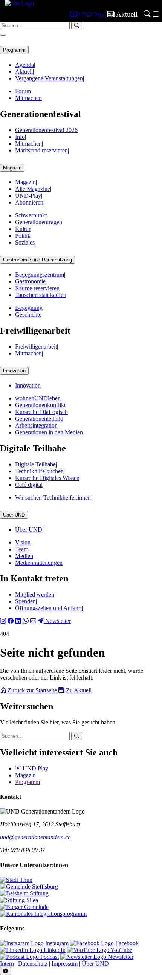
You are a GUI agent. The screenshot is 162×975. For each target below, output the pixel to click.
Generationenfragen (38, 222)
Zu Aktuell (78, 690)
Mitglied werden (34, 594)
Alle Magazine (32, 189)
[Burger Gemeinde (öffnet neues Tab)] (24, 907)
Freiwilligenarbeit (36, 346)
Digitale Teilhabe (35, 464)
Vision (23, 542)
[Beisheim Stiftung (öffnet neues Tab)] (24, 893)
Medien (24, 556)
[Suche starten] (76, 736)
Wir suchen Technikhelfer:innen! (54, 497)
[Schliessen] (3, 35)
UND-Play (28, 195)
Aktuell (24, 71)
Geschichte (28, 314)
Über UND (14, 515)
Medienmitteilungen (39, 563)
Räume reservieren (37, 288)
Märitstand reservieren (41, 150)
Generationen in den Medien (49, 432)
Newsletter (57, 621)
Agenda (24, 65)
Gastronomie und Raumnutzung (37, 260)
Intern (7, 963)
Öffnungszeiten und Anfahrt (48, 608)
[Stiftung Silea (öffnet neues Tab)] (19, 900)
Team (21, 549)
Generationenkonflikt (40, 405)
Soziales (25, 242)
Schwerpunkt (31, 215)
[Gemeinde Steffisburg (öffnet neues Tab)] (29, 886)
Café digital (29, 484)
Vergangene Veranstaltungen (49, 78)
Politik (23, 235)
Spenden (25, 601)
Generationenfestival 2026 (46, 130)
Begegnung (29, 307)
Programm (14, 50)
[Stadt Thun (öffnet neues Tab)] (16, 880)
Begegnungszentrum (39, 274)
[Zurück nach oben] (5, 971)
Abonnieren (29, 202)
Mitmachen (28, 98)
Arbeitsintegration (36, 425)
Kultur (23, 229)
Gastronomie (30, 281)
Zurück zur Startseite (32, 690)
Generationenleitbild (39, 418)
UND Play (34, 768)
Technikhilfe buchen (39, 471)
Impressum (65, 963)
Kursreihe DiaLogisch (41, 412)
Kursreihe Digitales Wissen (47, 478)
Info (20, 137)
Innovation (14, 371)
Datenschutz (32, 963)
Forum (23, 91)
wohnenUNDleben (38, 398)
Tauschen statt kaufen (40, 295)
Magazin (12, 168)
